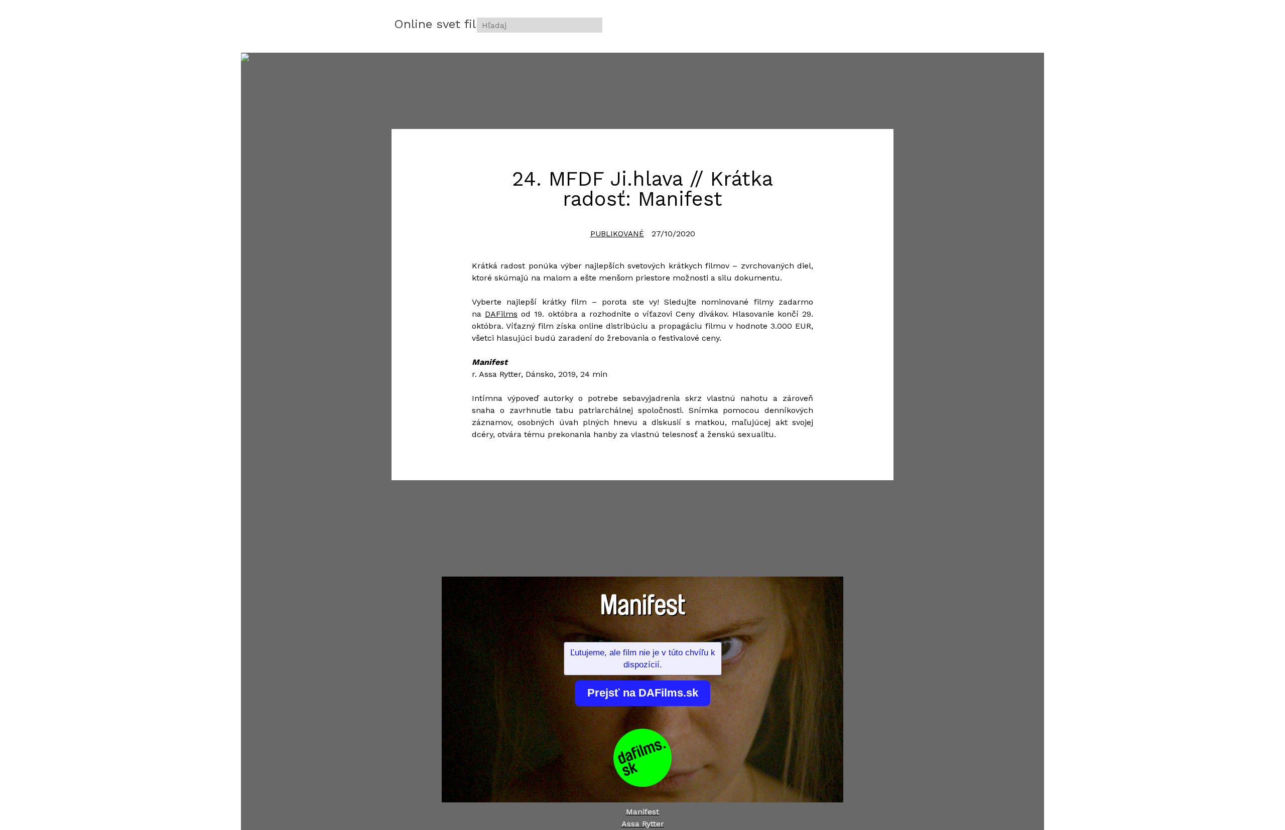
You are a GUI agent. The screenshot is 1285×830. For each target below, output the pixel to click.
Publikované (617, 233)
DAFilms (501, 314)
